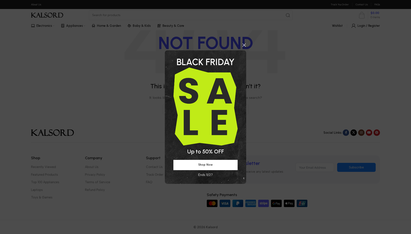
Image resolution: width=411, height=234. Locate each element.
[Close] (244, 45)
